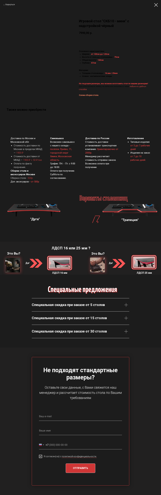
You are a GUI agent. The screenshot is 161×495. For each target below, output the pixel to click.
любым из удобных (138, 86)
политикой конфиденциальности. (79, 456)
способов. (83, 89)
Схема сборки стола (88, 95)
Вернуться (10, 4)
